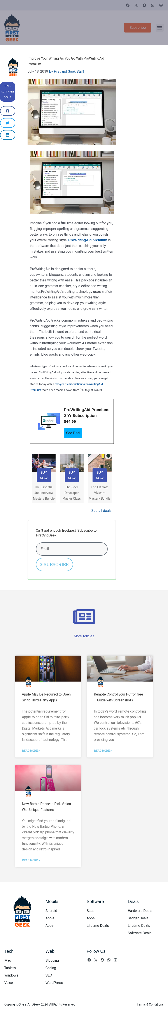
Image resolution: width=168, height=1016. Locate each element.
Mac (7, 960)
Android (51, 910)
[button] (160, 28)
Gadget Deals (138, 918)
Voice (8, 982)
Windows (11, 975)
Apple (50, 918)
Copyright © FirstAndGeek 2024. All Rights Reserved (39, 1004)
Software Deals (140, 933)
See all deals (101, 510)
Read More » (31, 750)
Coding (51, 968)
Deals (7, 86)
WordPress (54, 982)
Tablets (10, 968)
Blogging (52, 960)
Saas (90, 910)
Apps (50, 925)
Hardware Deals (140, 910)
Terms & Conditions (150, 1004)
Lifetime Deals (98, 925)
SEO (49, 975)
